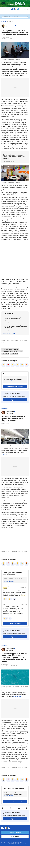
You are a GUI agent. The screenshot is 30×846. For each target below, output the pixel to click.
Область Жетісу (14, 353)
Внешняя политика (20, 13)
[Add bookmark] (27, 808)
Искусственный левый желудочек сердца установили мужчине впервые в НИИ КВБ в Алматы (16, 326)
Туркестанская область (7, 351)
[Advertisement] (15, 87)
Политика (4, 13)
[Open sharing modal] (19, 808)
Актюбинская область (7, 349)
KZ (25, 9)
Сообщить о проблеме (15, 832)
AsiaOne (4, 454)
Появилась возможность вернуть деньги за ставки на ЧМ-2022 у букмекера (14, 318)
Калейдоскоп (4, 408)
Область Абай (5, 353)
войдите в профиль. (9, 380)
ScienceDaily (17, 696)
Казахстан (12, 13)
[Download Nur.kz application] (15, 3)
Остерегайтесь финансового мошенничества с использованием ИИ (14, 156)
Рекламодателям (15, 836)
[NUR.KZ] (15, 9)
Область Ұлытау (18, 351)
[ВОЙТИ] (27, 9)
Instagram (16, 399)
